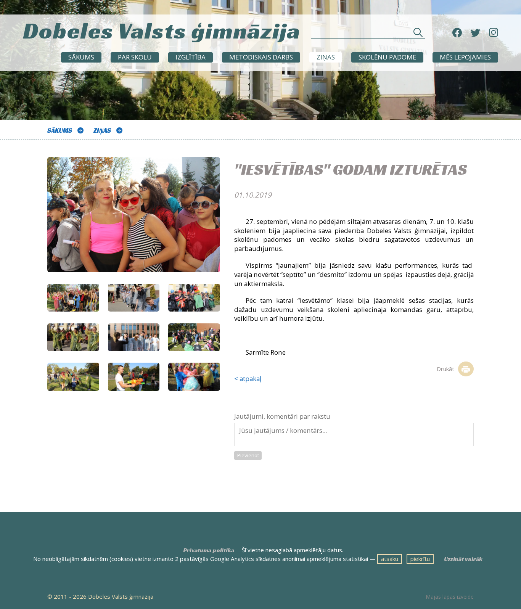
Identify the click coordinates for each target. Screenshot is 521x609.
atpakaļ (250, 378)
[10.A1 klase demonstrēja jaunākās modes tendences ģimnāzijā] (73, 298)
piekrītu (420, 558)
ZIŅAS (326, 57)
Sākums (81, 57)
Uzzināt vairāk (463, 558)
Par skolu (135, 57)
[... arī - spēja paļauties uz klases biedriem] (194, 337)
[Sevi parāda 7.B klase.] (194, 298)
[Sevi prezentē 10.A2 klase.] (134, 298)
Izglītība (190, 57)
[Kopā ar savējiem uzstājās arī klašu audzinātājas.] (73, 337)
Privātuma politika (209, 550)
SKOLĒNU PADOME (387, 57)
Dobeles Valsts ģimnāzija (162, 30)
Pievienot (248, 455)
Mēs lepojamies (465, 57)
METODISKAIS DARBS (261, 57)
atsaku (389, 558)
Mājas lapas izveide (450, 596)
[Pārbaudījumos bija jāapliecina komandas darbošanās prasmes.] (134, 337)
